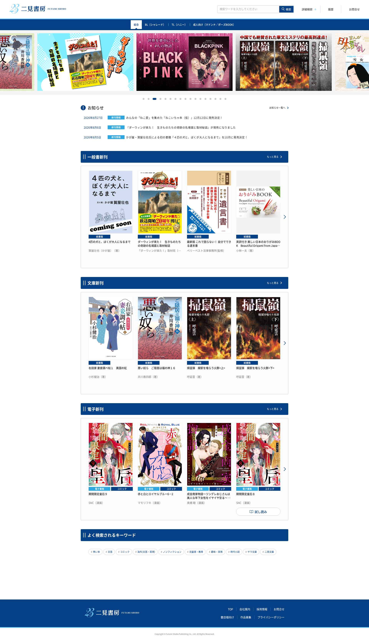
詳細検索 (307, 9)
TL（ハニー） (179, 24)
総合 (136, 24)
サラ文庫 (252, 552)
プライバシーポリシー (271, 617)
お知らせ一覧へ (277, 107)
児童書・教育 (196, 552)
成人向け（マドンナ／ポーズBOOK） (214, 24)
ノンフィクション (172, 552)
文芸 (110, 552)
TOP (230, 609)
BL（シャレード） (155, 24)
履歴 (330, 9)
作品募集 (245, 617)
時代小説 (235, 552)
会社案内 (244, 609)
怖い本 (96, 552)
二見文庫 (269, 552)
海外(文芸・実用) (146, 552)
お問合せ (354, 9)
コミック (125, 552)
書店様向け (227, 617)
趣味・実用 (217, 552)
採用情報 (262, 609)
